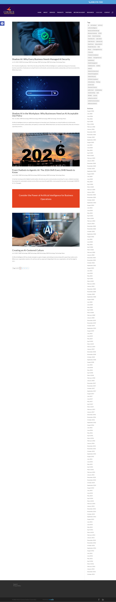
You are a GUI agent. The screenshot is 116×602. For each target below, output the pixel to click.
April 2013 (90, 529)
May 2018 (90, 370)
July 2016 (89, 427)
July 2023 (89, 208)
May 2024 (90, 181)
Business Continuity (92, 33)
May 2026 (90, 119)
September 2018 (91, 359)
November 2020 (91, 291)
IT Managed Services (97, 49)
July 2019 (89, 333)
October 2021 (91, 263)
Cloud (89, 36)
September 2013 (91, 516)
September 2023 (91, 202)
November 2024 (91, 166)
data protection (98, 44)
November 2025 (91, 134)
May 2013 (90, 527)
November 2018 (91, 354)
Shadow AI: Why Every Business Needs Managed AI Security (41, 59)
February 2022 (91, 252)
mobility (98, 65)
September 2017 (91, 391)
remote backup (98, 90)
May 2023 (90, 213)
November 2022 (91, 229)
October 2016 (91, 420)
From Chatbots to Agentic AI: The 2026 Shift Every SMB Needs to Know (43, 171)
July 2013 (89, 522)
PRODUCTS (60, 12)
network (90, 68)
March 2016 (90, 438)
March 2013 (90, 532)
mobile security (91, 65)
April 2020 (90, 310)
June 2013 (90, 524)
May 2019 (90, 338)
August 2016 (90, 425)
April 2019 (90, 341)
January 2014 (90, 506)
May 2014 (90, 495)
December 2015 (91, 446)
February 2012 (91, 566)
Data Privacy (91, 44)
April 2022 (90, 247)
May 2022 (90, 244)
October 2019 (91, 325)
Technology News (60, 62)
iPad (99, 46)
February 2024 (91, 189)
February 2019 (91, 346)
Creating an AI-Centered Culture (28, 250)
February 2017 (91, 409)
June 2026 (90, 116)
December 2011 (91, 571)
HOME (39, 12)
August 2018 (90, 362)
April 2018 (90, 372)
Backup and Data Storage (93, 30)
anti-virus (100, 25)
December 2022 (91, 226)
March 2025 (90, 155)
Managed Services (97, 57)
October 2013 (91, 514)
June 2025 (90, 147)
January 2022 (90, 255)
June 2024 (90, 179)
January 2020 (90, 318)
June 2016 (90, 430)
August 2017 (90, 393)
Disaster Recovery (92, 46)
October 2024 (91, 168)
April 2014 (90, 498)
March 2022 (90, 249)
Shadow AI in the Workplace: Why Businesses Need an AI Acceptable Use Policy (45, 114)
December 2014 (91, 477)
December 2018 (91, 351)
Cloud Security (91, 38)
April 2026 (90, 121)
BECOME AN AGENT (79, 12)
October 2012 (91, 545)
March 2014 (90, 501)
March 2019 (90, 344)
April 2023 (90, 215)
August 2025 (90, 142)
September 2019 (91, 328)
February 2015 (91, 472)
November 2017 (91, 386)
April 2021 (90, 278)
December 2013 (91, 509)
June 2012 (90, 556)
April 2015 (90, 467)
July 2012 (89, 553)
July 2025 (89, 145)
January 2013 (90, 537)
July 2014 (89, 490)
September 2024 (91, 171)
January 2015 (90, 475)
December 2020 (91, 289)
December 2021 (91, 257)
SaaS (98, 92)
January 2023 (90, 223)
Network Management (93, 73)
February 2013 (91, 535)
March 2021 (90, 281)
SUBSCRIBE (99, 12)
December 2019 (91, 320)
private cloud (91, 84)
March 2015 (90, 469)
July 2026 (89, 113)
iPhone (89, 49)
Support (15, 584)
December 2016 (91, 414)
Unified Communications (93, 100)
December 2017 (91, 383)
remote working (91, 92)
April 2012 (90, 561)
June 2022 (90, 242)
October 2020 (91, 294)
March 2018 (90, 375)
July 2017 (89, 396)
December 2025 (91, 132)
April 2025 (90, 153)
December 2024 (91, 163)
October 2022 (91, 231)
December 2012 (91, 540)
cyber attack (99, 38)
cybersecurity (99, 41)
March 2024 (90, 187)
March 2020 (90, 312)
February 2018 (91, 378)
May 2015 (90, 464)
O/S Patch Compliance (93, 79)
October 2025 (91, 137)
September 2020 (91, 297)
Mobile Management (92, 63)
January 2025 (90, 160)
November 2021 (91, 260)
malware (90, 57)
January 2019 (90, 349)
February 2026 (91, 126)
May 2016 (90, 433)
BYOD (99, 33)
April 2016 (90, 435)
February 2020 (91, 315)
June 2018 (90, 367)
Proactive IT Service (92, 87)
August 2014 (90, 488)
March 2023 (90, 218)
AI (88, 25)
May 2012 (90, 558)
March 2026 (90, 124)
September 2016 (91, 422)
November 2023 (91, 197)
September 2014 (91, 485)
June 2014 (90, 493)
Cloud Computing (96, 36)
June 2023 (90, 210)
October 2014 (91, 482)
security (95, 95)
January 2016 (90, 443)
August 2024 (90, 174)
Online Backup (91, 82)
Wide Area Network (92, 103)
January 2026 (90, 129)
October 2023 (91, 200)
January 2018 (90, 380)
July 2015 (89, 459)
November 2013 (91, 511)
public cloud (90, 90)
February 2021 (91, 284)
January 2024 (90, 192)
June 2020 (90, 304)
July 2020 (89, 302)
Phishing (98, 82)
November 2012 (91, 543)
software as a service (92, 98)
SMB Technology (23, 62)
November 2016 (91, 417)
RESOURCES (90, 12)
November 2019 (91, 323)
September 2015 (91, 454)
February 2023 (91, 221)
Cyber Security (91, 41)
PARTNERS (69, 12)
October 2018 (91, 357)
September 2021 (91, 265)
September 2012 (91, 548)
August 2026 (90, 111)
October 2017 (91, 388)
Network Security (92, 76)
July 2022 (89, 239)
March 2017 (90, 406)
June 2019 (90, 336)
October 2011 (91, 574)
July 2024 (89, 176)
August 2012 (90, 550)
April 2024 (90, 184)
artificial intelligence (92, 28)
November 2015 (91, 448)
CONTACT (107, 12)
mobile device (91, 60)
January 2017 (90, 412)
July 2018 (89, 365)
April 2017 (90, 404)
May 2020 (90, 307)
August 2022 (90, 236)
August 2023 (90, 205)
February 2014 (91, 503)
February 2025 (91, 158)
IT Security (90, 52)
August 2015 (90, 456)
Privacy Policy (17, 585)
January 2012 (90, 569)
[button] (2, 23)
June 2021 (90, 273)
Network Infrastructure (93, 71)
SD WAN (90, 95)
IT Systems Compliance (93, 55)
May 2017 (90, 401)
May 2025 (90, 150)
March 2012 (90, 564)
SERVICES (52, 12)
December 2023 (91, 194)
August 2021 (90, 268)
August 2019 (90, 331)
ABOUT (45, 12)
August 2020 (90, 299)
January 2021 (90, 286)
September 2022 (91, 234)
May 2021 (90, 276)
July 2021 (89, 270)
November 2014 (91, 480)
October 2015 (91, 451)
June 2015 (90, 461)
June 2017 (90, 399)
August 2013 (90, 519)
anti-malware (93, 25)
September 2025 (91, 140)
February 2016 (91, 440)
